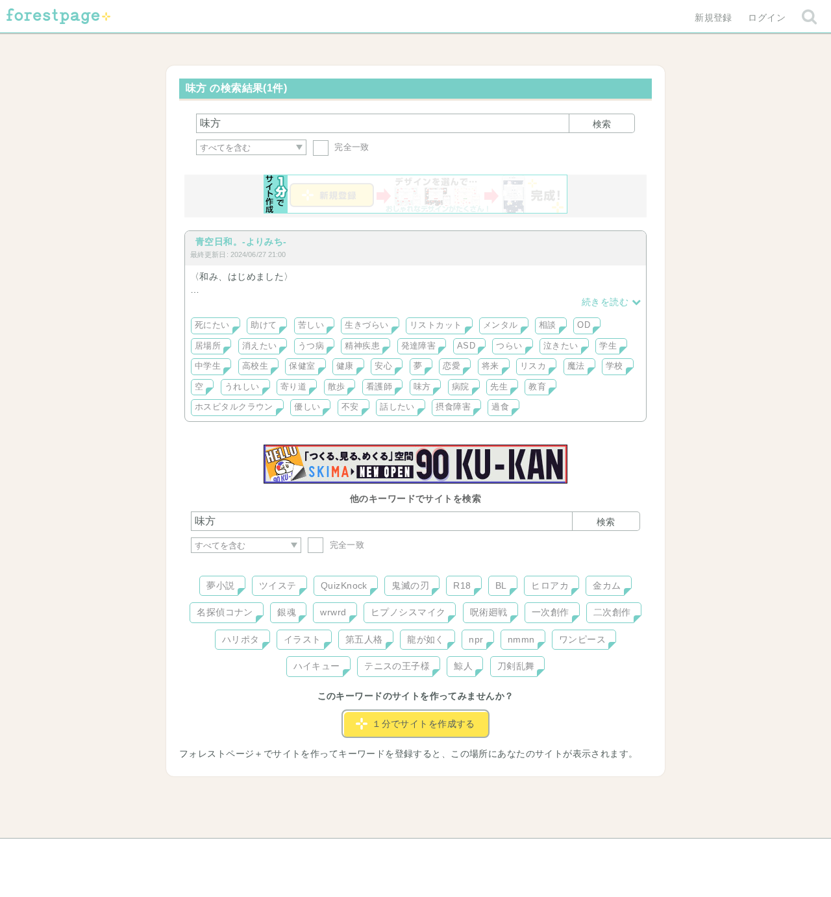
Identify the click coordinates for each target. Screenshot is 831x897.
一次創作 (550, 612)
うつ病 (311, 345)
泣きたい (560, 345)
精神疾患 (362, 345)
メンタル (500, 325)
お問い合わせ (321, 853)
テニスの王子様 (397, 666)
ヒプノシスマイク (408, 612)
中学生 (208, 366)
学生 (608, 345)
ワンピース (582, 639)
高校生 (255, 366)
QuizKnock (344, 585)
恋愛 (451, 366)
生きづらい (366, 325)
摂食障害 (453, 407)
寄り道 (293, 386)
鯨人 (463, 666)
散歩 (336, 386)
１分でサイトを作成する (423, 724)
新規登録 (713, 17)
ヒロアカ (550, 585)
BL (501, 585)
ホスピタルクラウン (234, 407)
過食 (500, 407)
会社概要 (465, 853)
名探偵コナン (225, 612)
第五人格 (364, 639)
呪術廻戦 (489, 612)
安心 (383, 366)
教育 (537, 386)
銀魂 (286, 612)
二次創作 (612, 612)
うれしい (242, 386)
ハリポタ (241, 639)
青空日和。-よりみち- (241, 241)
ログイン (767, 17)
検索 (602, 124)
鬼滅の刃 (410, 585)
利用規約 (397, 853)
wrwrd (333, 612)
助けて (264, 325)
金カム (607, 585)
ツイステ (278, 585)
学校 (614, 366)
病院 (460, 386)
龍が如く (426, 639)
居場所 (208, 345)
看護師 (379, 386)
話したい (397, 407)
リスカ (533, 366)
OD (583, 325)
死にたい (212, 325)
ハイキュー (316, 666)
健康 (345, 366)
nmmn (521, 639)
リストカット (436, 325)
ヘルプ (249, 853)
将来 (490, 366)
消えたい (259, 345)
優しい (307, 407)
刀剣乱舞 (516, 666)
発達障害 (418, 345)
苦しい (311, 325)
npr (476, 639)
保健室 (302, 366)
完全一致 (350, 147)
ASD (466, 345)
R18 (462, 585)
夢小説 (220, 585)
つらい (509, 345)
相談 (547, 325)
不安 (350, 407)
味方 (422, 386)
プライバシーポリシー (556, 853)
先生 (499, 386)
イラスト (302, 639)
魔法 (576, 366)
